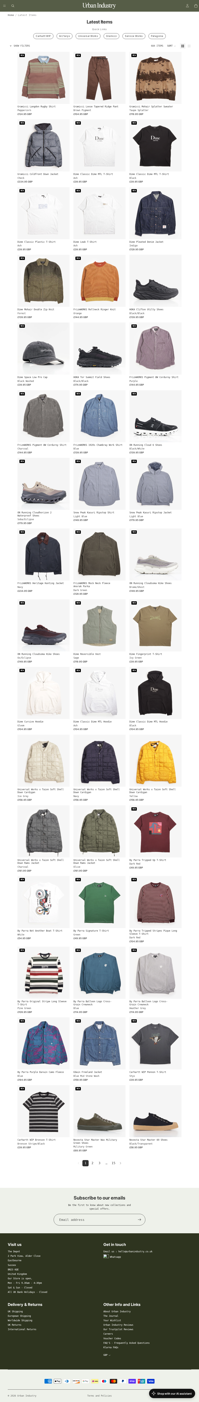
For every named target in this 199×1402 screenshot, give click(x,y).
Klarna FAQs (110, 1347)
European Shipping (19, 1316)
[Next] (120, 1163)
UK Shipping (15, 1311)
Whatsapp (115, 1257)
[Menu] (4, 5)
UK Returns (14, 1325)
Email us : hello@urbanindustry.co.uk (127, 1251)
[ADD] (63, 368)
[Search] (13, 6)
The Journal (110, 1316)
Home (11, 15)
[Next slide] (64, 78)
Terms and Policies (99, 1395)
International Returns (22, 1329)
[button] (171, 46)
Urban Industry (26, 1395)
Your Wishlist (112, 1320)
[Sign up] (139, 1220)
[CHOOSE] (63, 97)
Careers (108, 1333)
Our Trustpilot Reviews (118, 1329)
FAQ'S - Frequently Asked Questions (126, 1343)
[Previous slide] (23, 78)
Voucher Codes (112, 1338)
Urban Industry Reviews (118, 1325)
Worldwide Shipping (20, 1320)
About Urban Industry (117, 1311)
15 (113, 1163)
